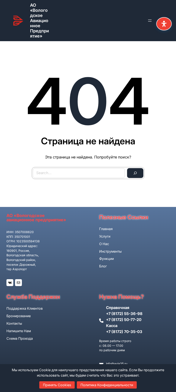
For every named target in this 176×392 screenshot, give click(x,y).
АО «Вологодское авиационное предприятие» (39, 21)
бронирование (18, 316)
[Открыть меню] (149, 20)
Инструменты (110, 251)
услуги (104, 236)
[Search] (135, 173)
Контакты (14, 323)
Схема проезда (19, 338)
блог (103, 266)
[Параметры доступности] (164, 23)
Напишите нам (18, 331)
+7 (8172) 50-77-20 (123, 319)
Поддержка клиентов (24, 308)
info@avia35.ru (116, 363)
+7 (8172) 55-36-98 (124, 313)
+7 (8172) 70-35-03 (124, 331)
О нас (104, 244)
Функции (106, 258)
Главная (106, 229)
